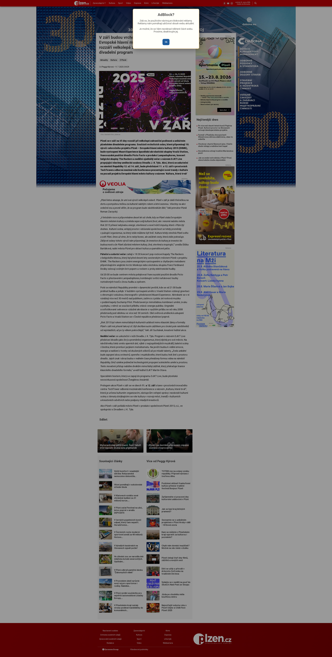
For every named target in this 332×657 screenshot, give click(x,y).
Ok (166, 42)
